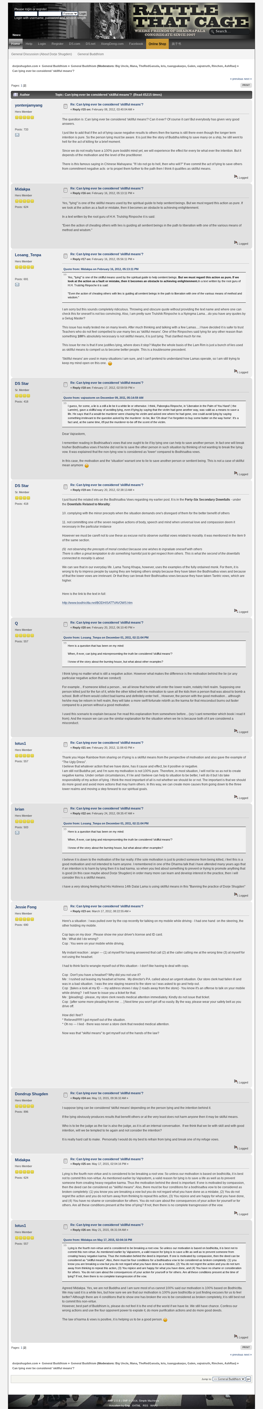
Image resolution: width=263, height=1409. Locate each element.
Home (15, 44)
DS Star (22, 383)
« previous (236, 78)
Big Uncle (121, 66)
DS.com (74, 44)
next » (248, 78)
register (41, 9)
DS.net (90, 44)
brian (19, 809)
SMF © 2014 (130, 1400)
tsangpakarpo (176, 66)
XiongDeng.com (112, 44)
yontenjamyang (28, 105)
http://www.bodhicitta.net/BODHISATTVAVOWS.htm (97, 603)
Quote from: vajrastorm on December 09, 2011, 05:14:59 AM (103, 397)
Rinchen (217, 66)
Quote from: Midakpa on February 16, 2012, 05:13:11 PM (100, 269)
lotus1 (20, 743)
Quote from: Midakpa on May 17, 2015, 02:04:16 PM (97, 1239)
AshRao (229, 66)
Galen (191, 66)
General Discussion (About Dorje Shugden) (41, 54)
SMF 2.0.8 (114, 1400)
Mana (133, 66)
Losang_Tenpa (28, 255)
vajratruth (203, 66)
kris (163, 66)
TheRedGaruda (149, 66)
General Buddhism (91, 54)
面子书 (176, 44)
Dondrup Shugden (31, 1094)
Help (29, 44)
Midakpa (22, 189)
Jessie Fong (25, 907)
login (28, 9)
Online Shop (157, 44)
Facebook (136, 44)
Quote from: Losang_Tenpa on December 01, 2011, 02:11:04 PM (105, 637)
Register (57, 44)
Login (42, 44)
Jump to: (207, 1379)
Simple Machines (149, 1400)
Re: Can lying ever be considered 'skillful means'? (106, 104)
